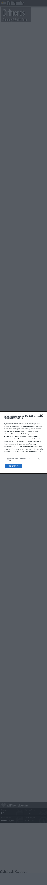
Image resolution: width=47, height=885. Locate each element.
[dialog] (23, 442)
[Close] (42, 416)
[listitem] (23, 459)
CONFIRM (13, 466)
